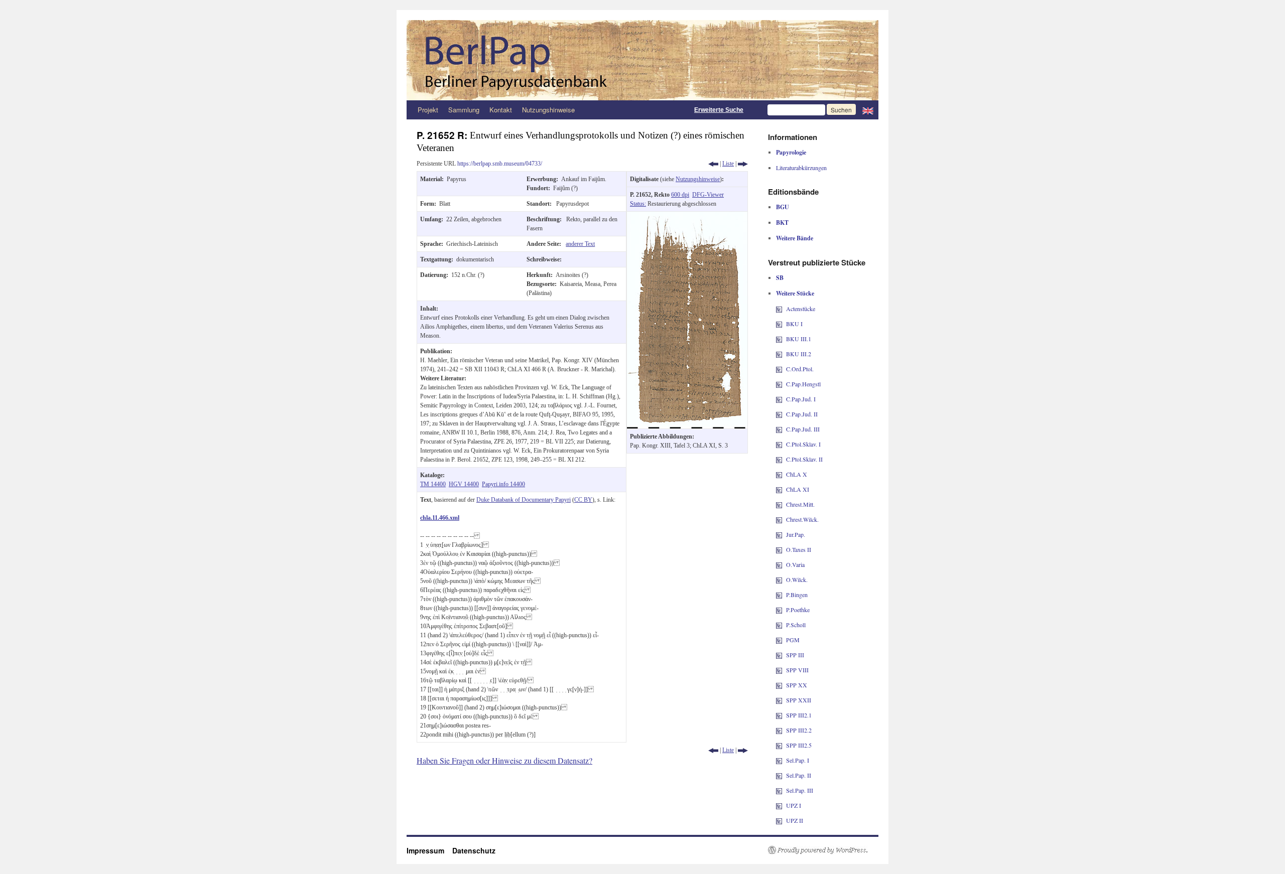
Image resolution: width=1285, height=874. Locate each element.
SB (780, 277)
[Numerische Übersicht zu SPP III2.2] (779, 730)
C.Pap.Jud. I (801, 399)
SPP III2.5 (799, 745)
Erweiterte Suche (718, 109)
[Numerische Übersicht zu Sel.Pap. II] (779, 775)
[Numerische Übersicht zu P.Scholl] (779, 625)
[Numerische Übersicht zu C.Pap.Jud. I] (779, 399)
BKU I (794, 324)
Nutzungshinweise (548, 109)
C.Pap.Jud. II (802, 414)
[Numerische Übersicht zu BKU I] (779, 324)
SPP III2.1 (799, 715)
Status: (638, 203)
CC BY (583, 499)
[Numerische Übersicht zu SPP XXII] (779, 700)
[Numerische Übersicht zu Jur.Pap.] (779, 534)
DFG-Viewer (708, 194)
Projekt (428, 109)
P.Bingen (797, 595)
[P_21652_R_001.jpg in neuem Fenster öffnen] (687, 216)
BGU (782, 207)
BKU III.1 (798, 339)
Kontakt (500, 109)
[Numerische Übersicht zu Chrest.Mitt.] (779, 504)
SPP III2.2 (799, 730)
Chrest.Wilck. (802, 519)
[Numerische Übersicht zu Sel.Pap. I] (779, 760)
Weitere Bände (794, 238)
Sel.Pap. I (797, 760)
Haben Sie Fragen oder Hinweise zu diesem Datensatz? (504, 760)
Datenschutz (473, 850)
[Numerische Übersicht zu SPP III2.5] (779, 745)
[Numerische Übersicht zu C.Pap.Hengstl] (779, 384)
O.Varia (795, 564)
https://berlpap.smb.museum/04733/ (499, 163)
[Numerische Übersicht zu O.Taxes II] (779, 549)
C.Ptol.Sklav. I (803, 444)
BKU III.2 (798, 354)
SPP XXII (798, 700)
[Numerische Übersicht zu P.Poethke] (779, 610)
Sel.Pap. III (799, 790)
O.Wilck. (797, 579)
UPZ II (794, 820)
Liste (728, 163)
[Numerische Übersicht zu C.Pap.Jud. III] (779, 429)
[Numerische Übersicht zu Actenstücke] (779, 309)
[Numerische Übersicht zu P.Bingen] (779, 595)
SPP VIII (797, 670)
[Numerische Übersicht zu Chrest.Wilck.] (779, 519)
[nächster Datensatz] (743, 163)
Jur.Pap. (795, 534)
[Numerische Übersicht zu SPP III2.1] (779, 715)
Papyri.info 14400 (503, 484)
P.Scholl (796, 625)
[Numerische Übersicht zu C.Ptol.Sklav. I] (779, 444)
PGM (793, 640)
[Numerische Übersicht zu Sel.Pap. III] (779, 790)
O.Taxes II (798, 549)
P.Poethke (798, 610)
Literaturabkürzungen (801, 168)
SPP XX (796, 685)
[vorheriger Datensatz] (713, 163)
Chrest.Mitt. (800, 504)
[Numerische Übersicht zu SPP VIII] (779, 670)
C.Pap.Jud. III (803, 429)
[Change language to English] (867, 110)
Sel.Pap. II (798, 775)
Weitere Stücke (795, 293)
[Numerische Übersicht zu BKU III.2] (779, 354)
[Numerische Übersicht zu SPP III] (779, 655)
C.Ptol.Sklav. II (804, 459)
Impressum (429, 850)
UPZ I (793, 805)
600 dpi (680, 194)
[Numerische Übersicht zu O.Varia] (779, 564)
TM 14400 (433, 484)
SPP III (795, 655)
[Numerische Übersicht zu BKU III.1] (779, 339)
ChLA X (796, 474)
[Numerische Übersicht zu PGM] (779, 640)
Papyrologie (791, 152)
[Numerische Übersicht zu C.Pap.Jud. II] (779, 414)
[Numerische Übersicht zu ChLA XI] (779, 489)
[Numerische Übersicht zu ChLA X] (779, 474)
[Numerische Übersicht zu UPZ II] (779, 820)
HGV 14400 (464, 484)
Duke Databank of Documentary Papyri (523, 499)
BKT (782, 222)
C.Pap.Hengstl (803, 384)
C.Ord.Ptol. (800, 369)
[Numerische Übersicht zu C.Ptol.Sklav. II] (779, 459)
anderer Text (580, 243)
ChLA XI (797, 489)
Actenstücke (800, 309)
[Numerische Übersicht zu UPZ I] (779, 805)
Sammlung (463, 109)
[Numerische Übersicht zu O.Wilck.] (779, 579)
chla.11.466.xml (439, 517)
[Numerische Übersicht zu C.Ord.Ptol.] (779, 369)
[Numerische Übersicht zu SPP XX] (779, 685)
